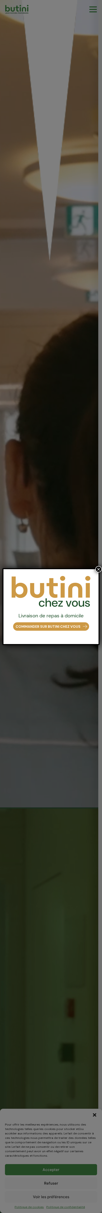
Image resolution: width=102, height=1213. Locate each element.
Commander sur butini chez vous (48, 626)
